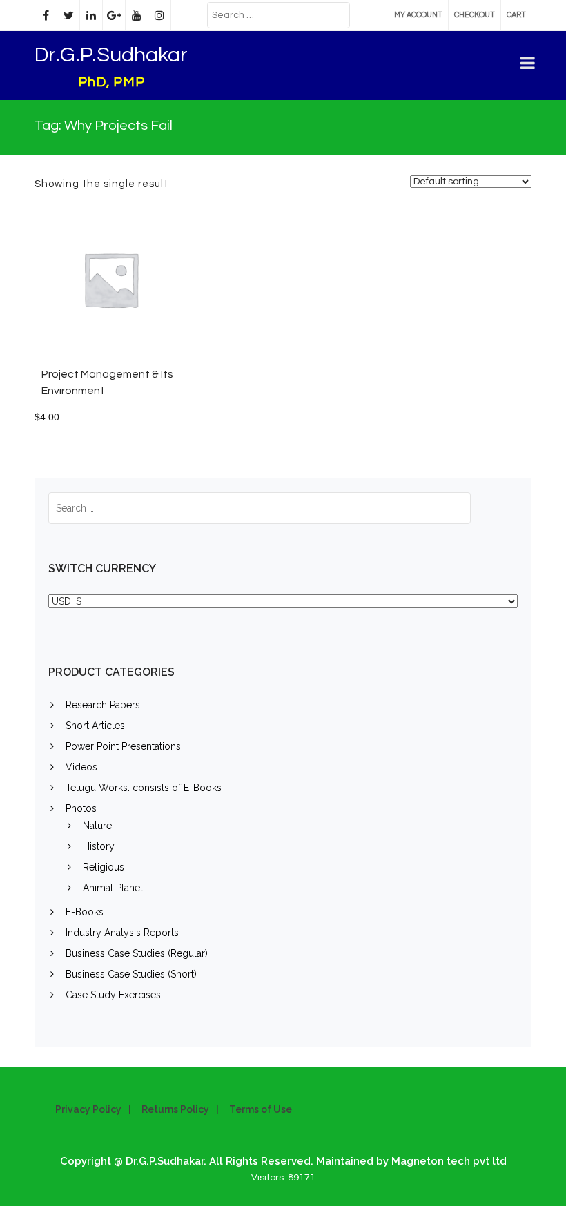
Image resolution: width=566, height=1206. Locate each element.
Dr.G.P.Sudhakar (111, 55)
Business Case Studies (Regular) (137, 953)
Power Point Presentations (123, 746)
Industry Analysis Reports (122, 932)
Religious (103, 867)
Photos (81, 808)
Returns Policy (175, 1109)
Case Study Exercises (113, 994)
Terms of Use (260, 1109)
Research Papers (103, 704)
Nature (97, 825)
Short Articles (95, 725)
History (99, 846)
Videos (81, 766)
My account (418, 15)
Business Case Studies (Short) (131, 974)
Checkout (474, 15)
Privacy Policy (88, 1109)
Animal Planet (113, 887)
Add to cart (138, 286)
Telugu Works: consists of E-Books (144, 787)
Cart (516, 15)
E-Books (85, 911)
